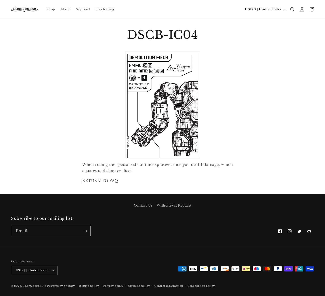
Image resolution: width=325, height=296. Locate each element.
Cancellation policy (201, 285)
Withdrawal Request (174, 205)
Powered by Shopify (61, 285)
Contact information (168, 285)
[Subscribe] (85, 231)
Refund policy (89, 285)
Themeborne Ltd (34, 285)
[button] (292, 9)
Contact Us (143, 205)
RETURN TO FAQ (100, 180)
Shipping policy (139, 285)
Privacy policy (113, 285)
